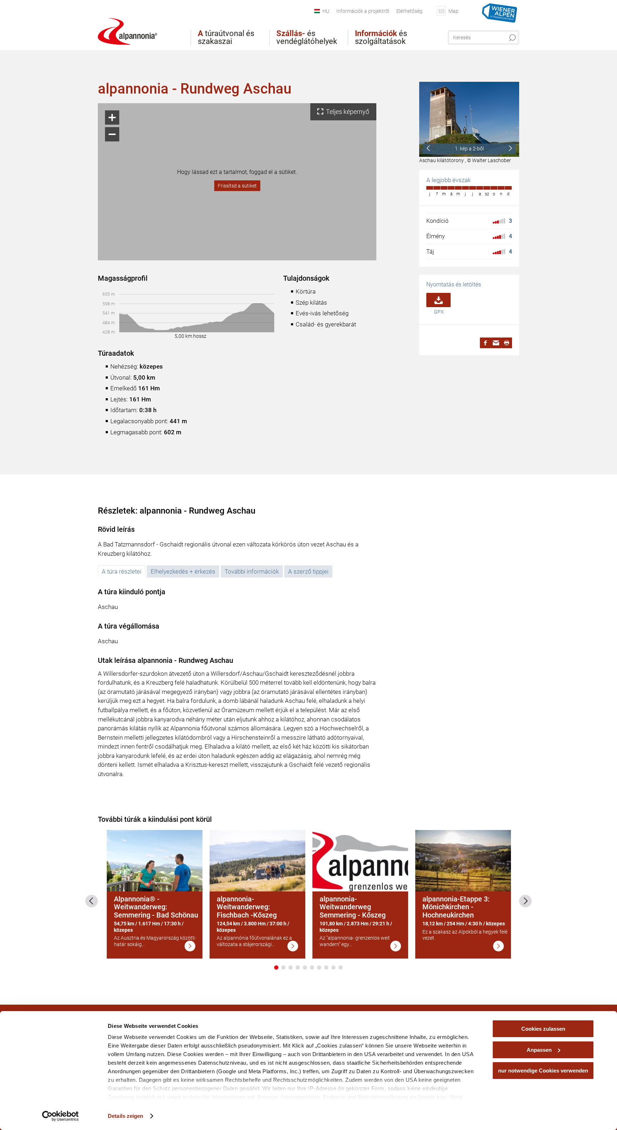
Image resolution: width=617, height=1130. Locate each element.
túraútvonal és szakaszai (226, 37)
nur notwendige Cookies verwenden (543, 1071)
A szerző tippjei (308, 571)
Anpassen (539, 1050)
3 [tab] (290, 967)
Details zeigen (125, 1116)
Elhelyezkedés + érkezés (183, 571)
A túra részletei (121, 571)
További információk (252, 571)
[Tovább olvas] (190, 946)
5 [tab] (304, 967)
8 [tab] (326, 967)
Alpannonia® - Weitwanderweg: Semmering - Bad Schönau (156, 907)
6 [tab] (312, 967)
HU (325, 11)
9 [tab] (333, 967)
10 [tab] (340, 967)
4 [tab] (297, 967)
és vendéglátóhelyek (306, 37)
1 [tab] (276, 967)
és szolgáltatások (381, 37)
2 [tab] (283, 967)
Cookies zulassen (543, 1029)
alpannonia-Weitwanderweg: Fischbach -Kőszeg (247, 907)
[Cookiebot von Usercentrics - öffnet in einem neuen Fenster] (60, 1116)
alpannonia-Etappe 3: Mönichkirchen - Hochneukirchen (456, 907)
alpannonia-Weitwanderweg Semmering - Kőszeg (353, 907)
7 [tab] (319, 967)
